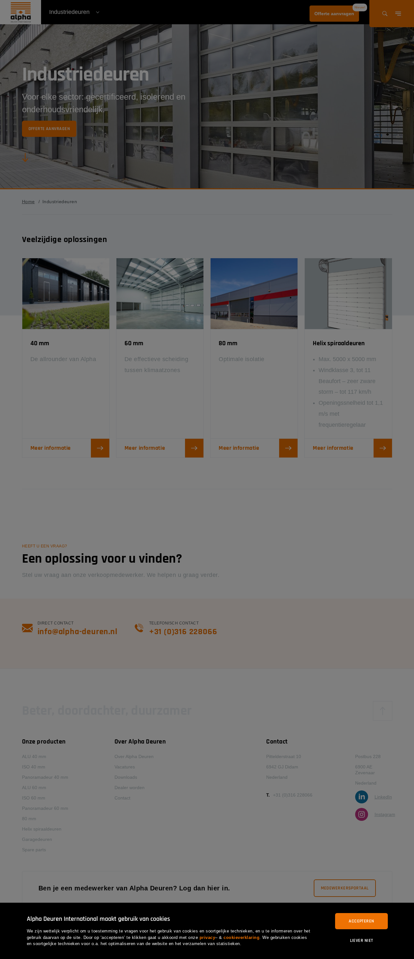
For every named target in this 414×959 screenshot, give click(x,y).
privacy (207, 937)
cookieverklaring (241, 937)
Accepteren (361, 921)
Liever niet (361, 940)
